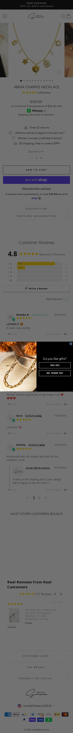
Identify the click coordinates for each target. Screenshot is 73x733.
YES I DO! (54, 365)
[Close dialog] (71, 344)
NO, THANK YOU (55, 373)
